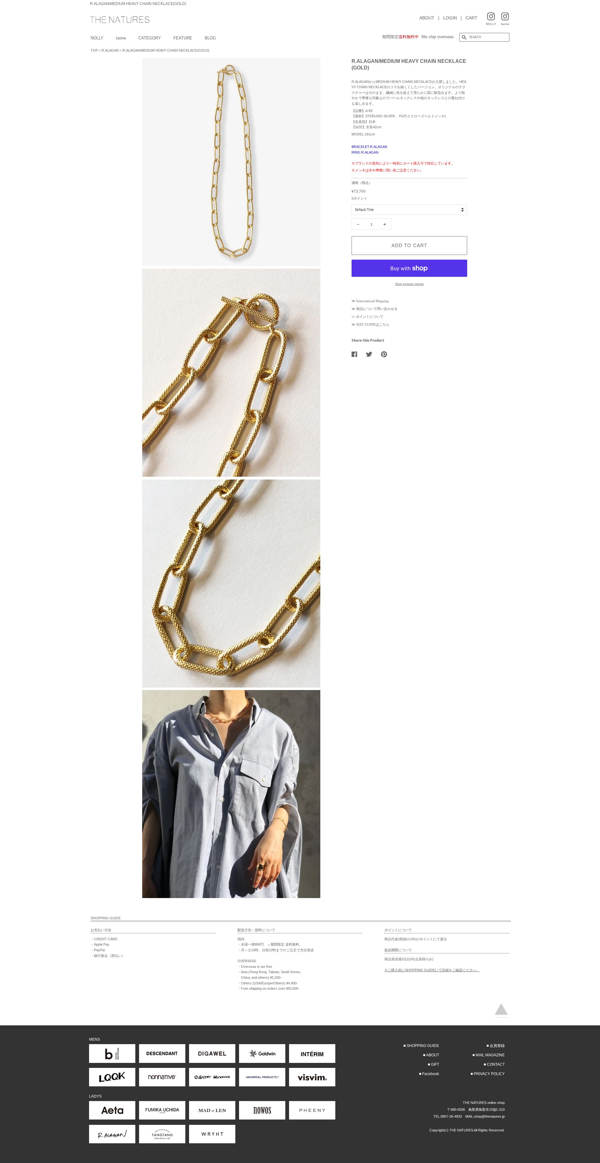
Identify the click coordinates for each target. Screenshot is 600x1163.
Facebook (430, 1074)
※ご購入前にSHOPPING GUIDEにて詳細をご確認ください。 (432, 970)
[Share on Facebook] (357, 354)
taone (121, 38)
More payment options (409, 284)
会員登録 (497, 1046)
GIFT (435, 1064)
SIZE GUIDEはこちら (372, 324)
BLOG (210, 38)
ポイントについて (369, 316)
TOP (94, 50)
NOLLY (97, 38)
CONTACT (496, 1064)
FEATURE (182, 38)
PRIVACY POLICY (489, 1074)
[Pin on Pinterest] (386, 354)
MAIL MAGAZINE (490, 1055)
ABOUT (426, 17)
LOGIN (450, 17)
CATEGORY (149, 38)
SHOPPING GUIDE (423, 1046)
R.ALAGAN (110, 50)
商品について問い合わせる (377, 309)
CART (472, 17)
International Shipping (372, 301)
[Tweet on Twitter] (371, 354)
